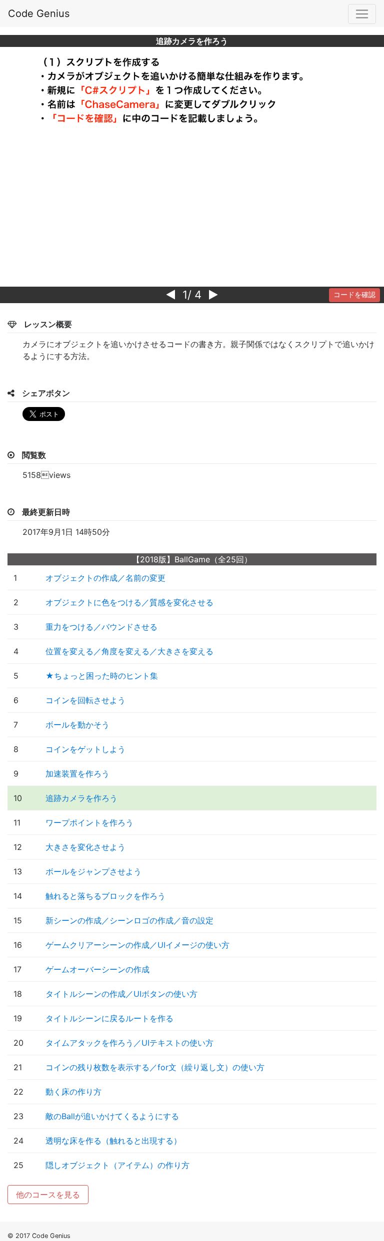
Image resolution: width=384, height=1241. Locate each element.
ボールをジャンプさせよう (94, 871)
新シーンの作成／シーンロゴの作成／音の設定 (130, 920)
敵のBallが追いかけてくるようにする (112, 1116)
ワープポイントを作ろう (90, 822)
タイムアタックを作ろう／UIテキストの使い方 (130, 1043)
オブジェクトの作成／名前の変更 (106, 578)
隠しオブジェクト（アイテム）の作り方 (118, 1165)
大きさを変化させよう (86, 847)
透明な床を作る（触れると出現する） (114, 1141)
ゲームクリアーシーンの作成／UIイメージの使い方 (138, 945)
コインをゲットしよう (86, 749)
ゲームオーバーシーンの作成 (98, 969)
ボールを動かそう (78, 725)
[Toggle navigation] (362, 14)
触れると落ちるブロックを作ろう (106, 896)
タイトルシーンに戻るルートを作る (110, 1018)
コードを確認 (355, 295)
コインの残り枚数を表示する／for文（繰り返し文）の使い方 (155, 1067)
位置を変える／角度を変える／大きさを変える (130, 651)
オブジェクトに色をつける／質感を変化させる (130, 602)
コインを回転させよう (86, 700)
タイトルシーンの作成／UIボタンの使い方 (122, 994)
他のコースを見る (48, 1195)
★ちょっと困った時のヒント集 (102, 676)
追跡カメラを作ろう (82, 798)
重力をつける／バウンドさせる (102, 627)
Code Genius (39, 13)
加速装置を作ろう (78, 774)
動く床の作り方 (74, 1092)
